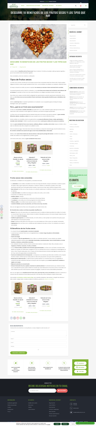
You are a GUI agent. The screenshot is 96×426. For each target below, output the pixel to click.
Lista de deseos (31, 409)
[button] (19, 147)
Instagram (81, 367)
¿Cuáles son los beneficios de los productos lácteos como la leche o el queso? (77, 93)
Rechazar (65, 424)
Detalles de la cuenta (32, 403)
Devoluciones (10, 409)
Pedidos (30, 407)
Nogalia (20, 166)
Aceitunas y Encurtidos (74, 126)
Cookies (9, 407)
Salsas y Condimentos (74, 162)
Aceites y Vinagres (73, 124)
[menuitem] (22, 5)
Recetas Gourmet (73, 50)
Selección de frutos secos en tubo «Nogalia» (46, 159)
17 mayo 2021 (14, 67)
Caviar (71, 138)
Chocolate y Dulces (74, 143)
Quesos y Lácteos (73, 160)
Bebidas (71, 131)
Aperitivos (72, 129)
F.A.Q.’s (9, 411)
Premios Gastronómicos (75, 48)
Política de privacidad (12, 405)
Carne (71, 136)
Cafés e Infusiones (73, 134)
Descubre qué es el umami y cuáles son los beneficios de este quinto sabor (77, 80)
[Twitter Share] (14, 318)
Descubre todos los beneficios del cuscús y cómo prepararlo (77, 112)
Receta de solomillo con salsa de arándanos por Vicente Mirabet (77, 98)
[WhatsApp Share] (21, 318)
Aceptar (57, 424)
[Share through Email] (24, 318)
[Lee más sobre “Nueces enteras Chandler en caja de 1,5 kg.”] (18, 153)
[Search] (75, 5)
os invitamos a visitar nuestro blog (25, 277)
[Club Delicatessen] (13, 5)
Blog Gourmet (23, 67)
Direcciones (30, 405)
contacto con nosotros (49, 279)
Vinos (71, 165)
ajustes (48, 424)
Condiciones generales (12, 403)
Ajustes (73, 424)
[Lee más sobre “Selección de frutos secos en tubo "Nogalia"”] (46, 153)
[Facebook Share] (11, 318)
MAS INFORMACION (78, 186)
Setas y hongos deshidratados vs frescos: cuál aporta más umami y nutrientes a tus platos (77, 71)
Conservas (72, 146)
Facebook (81, 363)
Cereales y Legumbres (74, 141)
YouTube (81, 371)
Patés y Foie (72, 155)
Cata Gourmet (73, 40)
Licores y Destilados (74, 150)
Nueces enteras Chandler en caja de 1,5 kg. (18, 159)
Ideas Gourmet (73, 45)
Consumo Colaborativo (74, 43)
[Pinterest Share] (17, 318)
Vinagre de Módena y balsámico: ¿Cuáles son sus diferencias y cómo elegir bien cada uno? (77, 62)
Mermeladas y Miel (74, 153)
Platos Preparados (73, 158)
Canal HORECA (73, 38)
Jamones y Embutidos (74, 148)
